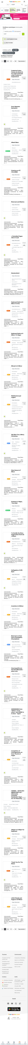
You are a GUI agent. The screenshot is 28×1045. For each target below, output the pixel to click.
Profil (25, 1043)
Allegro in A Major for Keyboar (16, 841)
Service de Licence (19, 962)
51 (11, 61)
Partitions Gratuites (8, 980)
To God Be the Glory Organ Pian (17, 546)
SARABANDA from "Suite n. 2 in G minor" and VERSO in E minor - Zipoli (17, 711)
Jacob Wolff (14, 686)
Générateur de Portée (19, 988)
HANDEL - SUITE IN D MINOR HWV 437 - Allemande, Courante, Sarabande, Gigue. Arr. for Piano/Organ (17, 794)
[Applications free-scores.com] (2, 10)
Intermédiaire (14, 371)
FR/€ (26, 5)
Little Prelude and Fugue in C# (17, 909)
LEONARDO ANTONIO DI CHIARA (17, 411)
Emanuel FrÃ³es (15, 115)
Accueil (2, 1043)
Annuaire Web (18, 986)
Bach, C (13, 579)
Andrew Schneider (15, 179)
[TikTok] (19, 1003)
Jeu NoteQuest (18, 990)
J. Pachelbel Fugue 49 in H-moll (16, 236)
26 (7, 61)
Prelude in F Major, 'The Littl (17, 512)
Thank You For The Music (17, 862)
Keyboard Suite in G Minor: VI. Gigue (17, 334)
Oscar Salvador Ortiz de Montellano (16, 284)
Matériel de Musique (8, 988)
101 (15, 61)
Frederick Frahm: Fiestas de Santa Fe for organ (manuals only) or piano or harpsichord (17, 73)
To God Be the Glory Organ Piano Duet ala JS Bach (17, 534)
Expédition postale (8, 31)
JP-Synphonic (15, 875)
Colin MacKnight (15, 763)
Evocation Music (15, 151)
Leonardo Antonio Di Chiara (17, 406)
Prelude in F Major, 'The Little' (16, 502)
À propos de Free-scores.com (6, 958)
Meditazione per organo (16, 396)
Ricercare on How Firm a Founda (17, 647)
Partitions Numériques (5, 985)
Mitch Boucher (20, 311)
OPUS (20, 1043)
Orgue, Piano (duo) (9, 52)
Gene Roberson (20, 543)
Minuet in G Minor (16, 366)
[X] (15, 1003)
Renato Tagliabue (15, 723)
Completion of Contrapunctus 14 (18, 765)
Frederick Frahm (7, 84)
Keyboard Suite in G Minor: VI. (17, 345)
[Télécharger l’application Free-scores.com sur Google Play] (14, 1009)
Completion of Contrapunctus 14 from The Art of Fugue (16, 753)
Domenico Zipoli (15, 721)
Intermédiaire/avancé (16, 82)
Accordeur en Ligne (19, 983)
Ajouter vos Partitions (19, 960)
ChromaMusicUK (15, 448)
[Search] (23, 34)
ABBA (13, 871)
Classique (14, 311)
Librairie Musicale (8, 982)
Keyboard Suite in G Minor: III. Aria (17, 302)
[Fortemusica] (9, 1018)
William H (14, 543)
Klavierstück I (15, 273)
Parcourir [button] (8, 1043)
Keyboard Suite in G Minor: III (17, 313)
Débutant (14, 147)
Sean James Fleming (16, 644)
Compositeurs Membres (20, 957)
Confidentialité (5, 969)
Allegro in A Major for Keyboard (17, 830)
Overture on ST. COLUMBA (16, 171)
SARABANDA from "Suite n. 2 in (17, 725)
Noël (13, 442)
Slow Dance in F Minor (16, 470)
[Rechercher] (22, 4)
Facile (22, 438)
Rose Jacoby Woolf (16, 682)
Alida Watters (14, 443)
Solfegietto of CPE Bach (16, 570)
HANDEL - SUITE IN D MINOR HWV (11, 808)
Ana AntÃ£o (16, 245)
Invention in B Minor (17, 606)
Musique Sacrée (15, 678)
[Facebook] (8, 1003)
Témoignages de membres (6, 964)
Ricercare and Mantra (17, 202)
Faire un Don (17, 966)
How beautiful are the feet (17, 684)
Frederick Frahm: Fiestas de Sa (10, 86)
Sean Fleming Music (16, 649)
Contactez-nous (5, 961)
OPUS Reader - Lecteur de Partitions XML (20, 981)
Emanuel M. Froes (15, 119)
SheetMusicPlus (7, 89)
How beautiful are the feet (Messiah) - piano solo (17, 669)
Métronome (17, 992)
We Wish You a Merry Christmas (17, 435)
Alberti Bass (15, 142)
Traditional (17, 442)
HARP (16, 50)
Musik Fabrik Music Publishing (10, 88)
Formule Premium (18, 964)
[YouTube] (12, 1003)
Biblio (14, 1043)
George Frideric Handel (16, 680)
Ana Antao (14, 250)
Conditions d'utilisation (7, 967)
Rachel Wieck (14, 150)
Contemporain (15, 113)
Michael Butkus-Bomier (16, 583)
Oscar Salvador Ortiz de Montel (16, 279)
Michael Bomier (19, 579)
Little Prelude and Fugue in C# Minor (16, 898)
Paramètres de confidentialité (5, 972)
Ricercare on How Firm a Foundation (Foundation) (16, 637)
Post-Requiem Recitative (15, 107)
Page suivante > (21, 61)
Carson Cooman (15, 209)
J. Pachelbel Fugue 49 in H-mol (17, 248)
